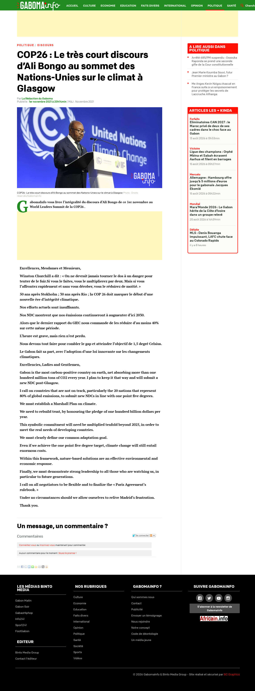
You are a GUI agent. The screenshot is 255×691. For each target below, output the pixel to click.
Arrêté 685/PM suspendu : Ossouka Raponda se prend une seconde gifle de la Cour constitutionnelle (214, 61)
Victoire (195, 148)
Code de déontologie (144, 633)
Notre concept (140, 627)
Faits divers (150, 5)
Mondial (195, 204)
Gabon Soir (22, 606)
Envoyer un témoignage (146, 615)
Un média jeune (141, 640)
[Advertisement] (127, 24)
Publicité (137, 609)
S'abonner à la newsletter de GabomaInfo (214, 608)
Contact (136, 603)
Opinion (197, 5)
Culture (89, 5)
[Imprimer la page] (39, 567)
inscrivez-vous (47, 545)
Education (128, 5)
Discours (45, 45)
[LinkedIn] (29, 567)
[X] (43, 567)
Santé (231, 5)
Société (78, 646)
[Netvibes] (32, 567)
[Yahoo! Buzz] (46, 567)
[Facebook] (22, 567)
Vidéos (77, 658)
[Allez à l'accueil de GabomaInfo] (36, 4)
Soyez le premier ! (67, 553)
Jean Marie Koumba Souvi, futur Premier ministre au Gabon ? (212, 74)
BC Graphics (232, 674)
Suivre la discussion (153, 535)
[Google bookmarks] (25, 567)
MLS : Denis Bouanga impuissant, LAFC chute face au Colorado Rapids (211, 236)
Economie (108, 5)
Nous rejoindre (140, 621)
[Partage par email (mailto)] (18, 567)
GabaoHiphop (24, 613)
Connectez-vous (27, 545)
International (175, 5)
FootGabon (22, 631)
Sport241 (21, 625)
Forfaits (195, 119)
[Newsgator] (36, 567)
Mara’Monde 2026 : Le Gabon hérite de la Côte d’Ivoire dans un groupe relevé (211, 210)
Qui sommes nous (142, 597)
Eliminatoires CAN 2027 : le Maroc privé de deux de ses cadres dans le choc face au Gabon (210, 127)
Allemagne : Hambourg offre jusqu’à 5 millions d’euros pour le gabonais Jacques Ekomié (211, 183)
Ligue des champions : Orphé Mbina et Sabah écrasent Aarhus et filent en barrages (211, 155)
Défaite (194, 229)
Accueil (72, 5)
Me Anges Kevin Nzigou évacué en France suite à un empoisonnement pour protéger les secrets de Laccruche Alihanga (214, 89)
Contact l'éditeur (26, 658)
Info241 (19, 619)
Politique (215, 5)
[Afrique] (214, 620)
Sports (77, 652)
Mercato (195, 174)
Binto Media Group (27, 652)
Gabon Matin (23, 600)
